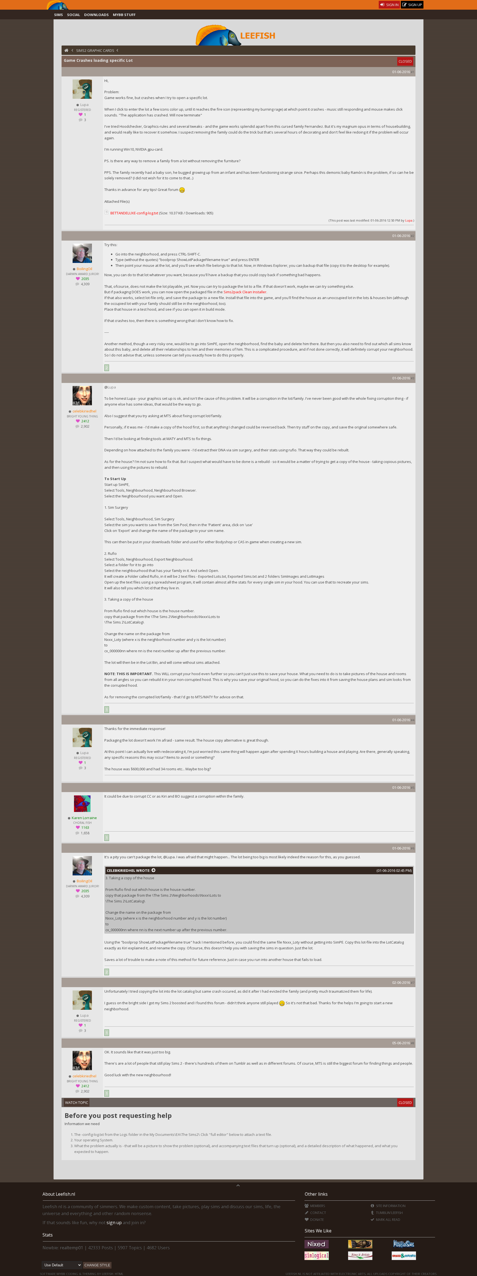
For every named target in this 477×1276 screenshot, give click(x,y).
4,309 (84, 284)
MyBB (61, 1274)
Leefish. (108, 1274)
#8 (412, 1043)
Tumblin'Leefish (389, 1212)
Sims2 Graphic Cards (95, 50)
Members (317, 1205)
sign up (114, 1222)
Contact (317, 1212)
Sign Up (414, 4)
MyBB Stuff (124, 14)
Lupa (408, 220)
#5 (412, 787)
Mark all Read (387, 1219)
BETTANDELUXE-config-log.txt (134, 213)
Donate (316, 1219)
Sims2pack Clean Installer (245, 291)
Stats (48, 1235)
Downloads (96, 14)
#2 (412, 236)
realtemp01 (71, 1248)
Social (73, 14)
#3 (412, 378)
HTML (118, 1274)
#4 (412, 720)
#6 (412, 848)
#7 (412, 983)
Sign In (392, 4)
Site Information (390, 1205)
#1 (412, 72)
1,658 (84, 833)
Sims (58, 14)
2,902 (84, 426)
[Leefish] (238, 34)
